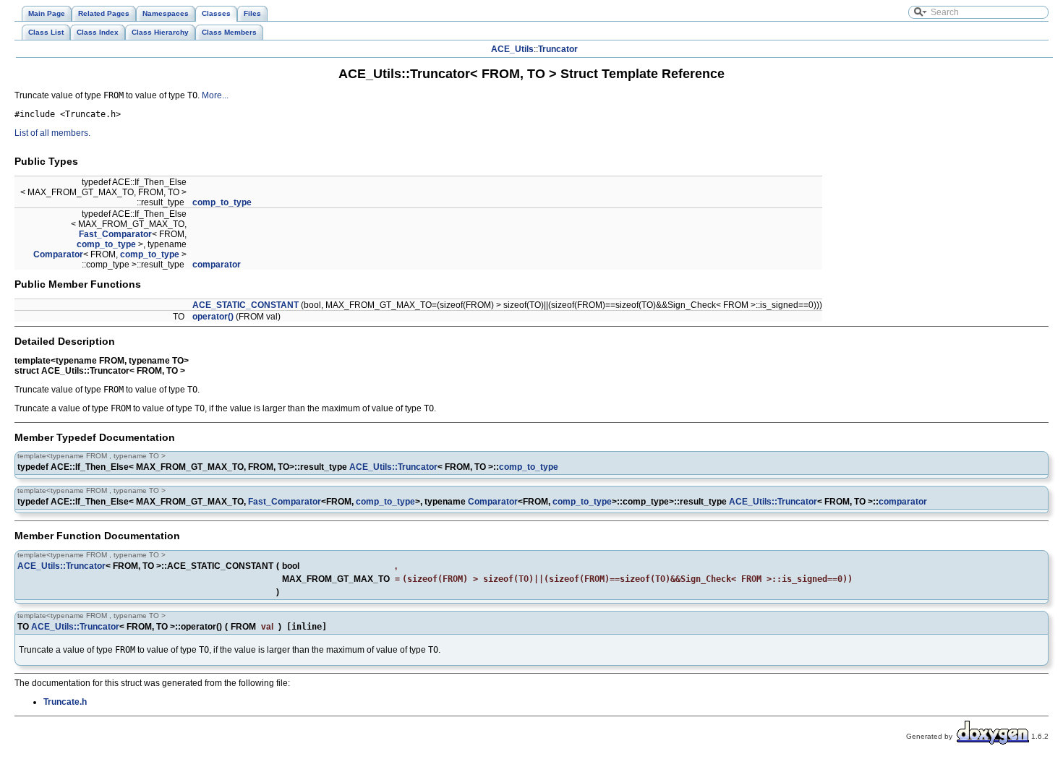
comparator (216, 265)
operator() (213, 317)
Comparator (58, 254)
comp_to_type (222, 202)
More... (215, 95)
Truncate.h (65, 702)
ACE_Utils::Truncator (393, 467)
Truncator (558, 49)
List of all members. (52, 133)
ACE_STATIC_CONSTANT (245, 305)
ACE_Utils (512, 49)
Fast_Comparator (115, 234)
